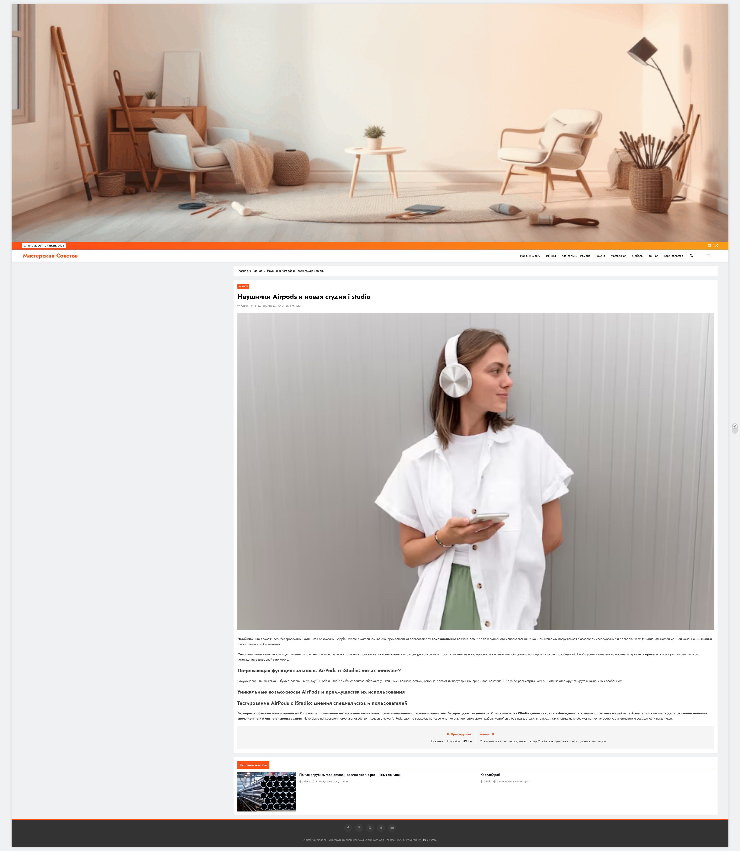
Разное (243, 286)
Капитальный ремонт (576, 255)
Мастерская (618, 255)
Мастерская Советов (50, 256)
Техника (551, 255)
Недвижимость (530, 255)
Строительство (673, 255)
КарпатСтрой (490, 774)
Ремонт (600, 255)
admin (244, 306)
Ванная (653, 255)
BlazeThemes (429, 840)
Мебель (637, 255)
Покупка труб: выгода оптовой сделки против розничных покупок (350, 774)
